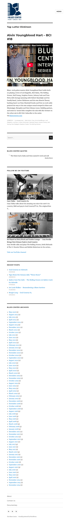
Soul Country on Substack (18, 270)
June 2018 (12, 416)
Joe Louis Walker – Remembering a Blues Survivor (27, 287)
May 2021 (12, 340)
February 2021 (14, 345)
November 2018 (14, 404)
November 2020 (14, 353)
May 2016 (12, 475)
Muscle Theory (43, 122)
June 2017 (12, 447)
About (9, 496)
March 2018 (13, 424)
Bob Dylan (28, 120)
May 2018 (12, 419)
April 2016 (12, 477)
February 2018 (14, 426)
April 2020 (12, 370)
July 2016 (12, 470)
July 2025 (12, 317)
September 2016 (15, 465)
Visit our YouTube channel (16, 252)
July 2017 (12, 444)
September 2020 (15, 358)
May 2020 (12, 368)
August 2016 (13, 467)
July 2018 (12, 414)
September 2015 (15, 482)
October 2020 (14, 355)
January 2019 (13, 398)
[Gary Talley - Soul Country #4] (30, 187)
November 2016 (14, 459)
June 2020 (12, 365)
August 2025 (13, 315)
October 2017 (13, 437)
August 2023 (13, 325)
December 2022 (14, 327)
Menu (59, 11)
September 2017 (14, 439)
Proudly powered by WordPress (28, 516)
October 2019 (13, 381)
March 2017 (13, 452)
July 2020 (12, 363)
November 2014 (14, 485)
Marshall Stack (33, 122)
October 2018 (13, 406)
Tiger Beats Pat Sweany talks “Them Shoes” (25, 275)
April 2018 (12, 421)
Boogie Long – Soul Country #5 (20, 293)
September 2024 (15, 322)
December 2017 (14, 432)
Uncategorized (18, 120)
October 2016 (13, 462)
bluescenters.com (15, 116)
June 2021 (12, 337)
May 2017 (12, 449)
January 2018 (13, 429)
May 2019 (12, 388)
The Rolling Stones (34, 124)
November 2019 (14, 378)
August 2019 (13, 383)
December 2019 (14, 376)
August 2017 (13, 442)
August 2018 (13, 411)
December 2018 (14, 401)
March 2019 (13, 393)
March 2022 (13, 330)
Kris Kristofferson (40, 120)
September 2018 (15, 409)
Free (33, 120)
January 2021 (13, 348)
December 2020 (14, 350)
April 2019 (12, 391)
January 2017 (13, 454)
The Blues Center (12, 516)
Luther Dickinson (24, 122)
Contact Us (11, 501)
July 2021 (12, 335)
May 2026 (12, 312)
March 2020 (13, 373)
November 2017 (14, 434)
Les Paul (15, 122)
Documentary (12, 505)
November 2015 (14, 480)
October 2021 (13, 332)
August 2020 (13, 360)
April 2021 (12, 342)
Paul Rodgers (15, 124)
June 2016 (12, 472)
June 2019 (12, 386)
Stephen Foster (24, 124)
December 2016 (14, 457)
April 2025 (12, 320)
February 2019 (14, 396)
